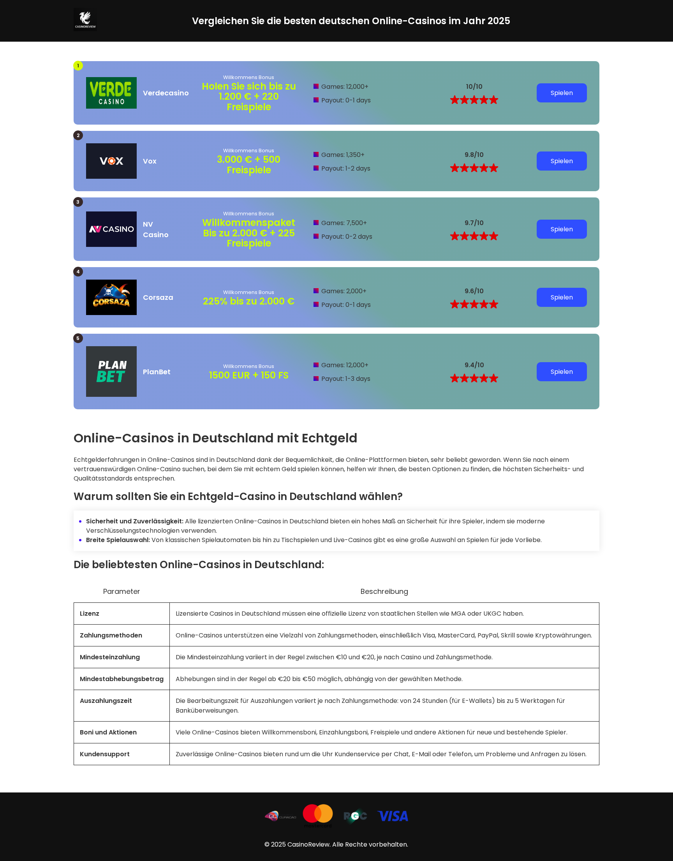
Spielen (562, 92)
